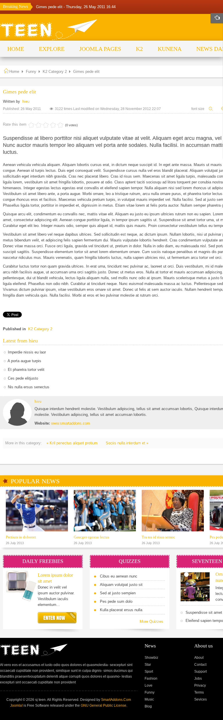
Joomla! (16, 705)
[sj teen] (49, 30)
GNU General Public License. (104, 705)
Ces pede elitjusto (23, 378)
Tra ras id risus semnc (158, 537)
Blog (148, 706)
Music (149, 699)
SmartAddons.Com (116, 700)
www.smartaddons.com (70, 423)
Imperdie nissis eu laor (27, 352)
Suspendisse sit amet (204, 612)
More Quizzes (151, 621)
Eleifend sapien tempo (204, 620)
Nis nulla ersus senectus (28, 387)
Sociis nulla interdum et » (127, 443)
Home (14, 71)
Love (148, 685)
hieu (25, 101)
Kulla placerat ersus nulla (121, 610)
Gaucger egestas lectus (91, 537)
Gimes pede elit (50, 7)
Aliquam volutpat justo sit (121, 584)
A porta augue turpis (24, 361)
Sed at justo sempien (118, 593)
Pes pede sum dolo (116, 601)
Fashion (151, 678)
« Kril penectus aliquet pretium (72, 443)
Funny (31, 71)
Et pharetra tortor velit (26, 369)
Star (148, 665)
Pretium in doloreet (21, 537)
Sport (149, 672)
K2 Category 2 (55, 71)
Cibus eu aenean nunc (118, 576)
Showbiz (151, 658)
